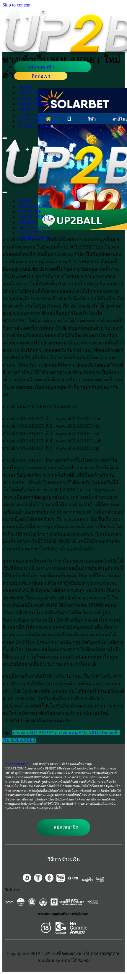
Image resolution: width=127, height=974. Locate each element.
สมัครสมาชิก (40, 66)
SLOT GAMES (34, 115)
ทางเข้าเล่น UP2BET (18, 764)
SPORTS (27, 109)
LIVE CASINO (34, 104)
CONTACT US (34, 126)
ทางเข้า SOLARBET (33, 732)
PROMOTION (33, 92)
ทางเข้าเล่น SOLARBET (79, 732)
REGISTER (30, 98)
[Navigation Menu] (4, 138)
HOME (26, 87)
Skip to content (16, 4)
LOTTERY (30, 120)
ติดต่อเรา (41, 76)
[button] (63, 827)
